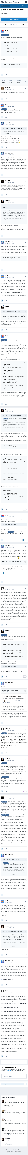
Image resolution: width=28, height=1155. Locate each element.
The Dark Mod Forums (10, 2)
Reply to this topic (14, 19)
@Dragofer (4, 340)
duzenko (19, 128)
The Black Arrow (8, 1128)
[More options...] (25, 31)
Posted (9, 31)
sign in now (8, 1070)
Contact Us (14, 1149)
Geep (6, 30)
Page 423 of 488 (14, 24)
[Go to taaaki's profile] (3, 1111)
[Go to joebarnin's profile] (2, 588)
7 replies (10, 1134)
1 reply (10, 1115)
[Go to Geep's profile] (2, 31)
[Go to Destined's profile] (2, 181)
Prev (5, 24)
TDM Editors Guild (13, 15)
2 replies (11, 1106)
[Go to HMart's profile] (2, 991)
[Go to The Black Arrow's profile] (3, 1129)
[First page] (2, 25)
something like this (11, 1048)
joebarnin (7, 587)
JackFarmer (8, 926)
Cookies (20, 1149)
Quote (6, 74)
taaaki (5, 1110)
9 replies (10, 1144)
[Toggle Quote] (3, 128)
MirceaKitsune (9, 123)
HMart (7, 990)
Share (7, 1084)
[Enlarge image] (7, 979)
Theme (8, 1149)
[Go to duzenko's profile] (2, 88)
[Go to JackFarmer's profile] (2, 926)
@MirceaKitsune (5, 34)
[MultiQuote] (2, 75)
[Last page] (26, 25)
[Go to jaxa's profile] (3, 1119)
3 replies (10, 1125)
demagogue (5, 13)
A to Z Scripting (14, 225)
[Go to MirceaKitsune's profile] (2, 123)
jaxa (5, 1119)
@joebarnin (4, 635)
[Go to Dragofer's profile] (2, 201)
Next (23, 24)
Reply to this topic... (8, 1076)
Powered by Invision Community (14, 1152)
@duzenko (4, 109)
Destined (7, 180)
